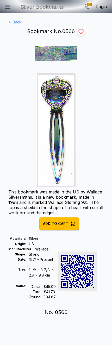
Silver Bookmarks (41, 6)
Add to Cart (55, 223)
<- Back (14, 22)
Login (101, 6)
